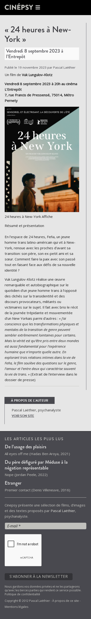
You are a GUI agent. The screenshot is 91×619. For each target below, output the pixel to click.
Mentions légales (16, 607)
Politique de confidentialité (22, 594)
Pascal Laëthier (63, 510)
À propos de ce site (65, 601)
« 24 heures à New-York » (38, 34)
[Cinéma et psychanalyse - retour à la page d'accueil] (23, 7)
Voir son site (23, 415)
